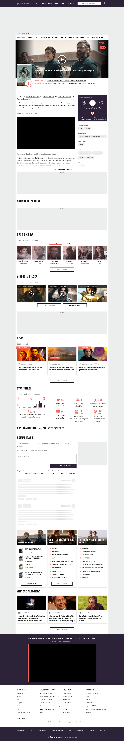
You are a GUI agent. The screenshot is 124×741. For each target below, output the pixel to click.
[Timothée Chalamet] (24, 253)
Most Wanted (29, 564)
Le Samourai (30, 567)
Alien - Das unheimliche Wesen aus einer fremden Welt (63, 561)
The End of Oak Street (88, 555)
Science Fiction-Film (85, 153)
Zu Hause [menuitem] (71, 3)
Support (19, 703)
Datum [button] (52, 473)
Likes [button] (62, 473)
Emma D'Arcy (67, 703)
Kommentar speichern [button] (63, 466)
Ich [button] (42, 473)
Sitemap (19, 696)
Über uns (20, 693)
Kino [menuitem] (64, 3)
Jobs (70, 730)
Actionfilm (90, 157)
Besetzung (56, 38)
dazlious (28, 577)
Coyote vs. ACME (91, 706)
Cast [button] (55, 244)
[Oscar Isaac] (54, 253)
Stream (29, 38)
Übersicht (21, 38)
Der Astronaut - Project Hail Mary (50, 706)
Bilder (63, 38)
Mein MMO (103, 730)
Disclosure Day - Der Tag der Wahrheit (93, 564)
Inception (54, 548)
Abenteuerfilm (98, 153)
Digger (88, 699)
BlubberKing (29, 561)
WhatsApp (68, 722)
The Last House (87, 558)
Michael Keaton (67, 696)
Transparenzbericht (57, 730)
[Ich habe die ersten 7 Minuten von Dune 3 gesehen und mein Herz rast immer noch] (62, 354)
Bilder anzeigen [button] (74, 305)
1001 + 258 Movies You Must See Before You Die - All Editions (34, 573)
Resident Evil (89, 703)
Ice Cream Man (86, 574)
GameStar (80, 730)
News (82, 38)
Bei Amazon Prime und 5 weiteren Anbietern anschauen (66, 81)
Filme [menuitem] (37, 3)
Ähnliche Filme (97, 38)
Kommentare (45, 38)
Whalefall (88, 712)
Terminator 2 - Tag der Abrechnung (61, 564)
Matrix (54, 558)
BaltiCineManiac (30, 553)
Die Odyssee (85, 548)
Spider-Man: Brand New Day (90, 551)
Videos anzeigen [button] (49, 305)
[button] (82, 118)
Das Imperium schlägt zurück (60, 555)
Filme (23, 33)
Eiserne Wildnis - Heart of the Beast (96, 709)
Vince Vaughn (67, 693)
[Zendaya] (100, 253)
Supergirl (85, 577)
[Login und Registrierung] (105, 3)
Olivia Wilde (66, 712)
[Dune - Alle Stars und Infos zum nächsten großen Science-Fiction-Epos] (92, 354)
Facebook (20, 722)
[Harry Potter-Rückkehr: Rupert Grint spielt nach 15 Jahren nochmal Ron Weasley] (92, 603)
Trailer (36, 38)
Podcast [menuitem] (57, 3)
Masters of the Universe (89, 561)
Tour (18, 709)
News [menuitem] (50, 3)
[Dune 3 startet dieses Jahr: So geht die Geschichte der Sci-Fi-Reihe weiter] (31, 354)
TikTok (49, 722)
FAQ (18, 699)
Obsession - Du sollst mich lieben (91, 571)
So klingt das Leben (46, 699)
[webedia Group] (62, 737)
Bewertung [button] (72, 473)
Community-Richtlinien (39, 443)
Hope (87, 696)
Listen (88, 38)
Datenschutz (42, 730)
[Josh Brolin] (85, 253)
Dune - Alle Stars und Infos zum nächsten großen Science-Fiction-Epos (92, 368)
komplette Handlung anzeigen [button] (62, 170)
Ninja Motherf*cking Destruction (50, 696)
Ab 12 (81, 145)
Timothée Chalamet (64, 97)
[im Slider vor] (106, 253)
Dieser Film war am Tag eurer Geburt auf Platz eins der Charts (34, 558)
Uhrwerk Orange (56, 568)
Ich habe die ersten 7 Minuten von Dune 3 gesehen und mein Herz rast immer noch (61, 368)
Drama (81, 157)
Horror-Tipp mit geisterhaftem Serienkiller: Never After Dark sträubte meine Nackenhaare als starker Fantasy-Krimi (31, 618)
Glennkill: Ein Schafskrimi (47, 709)
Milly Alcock (66, 699)
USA (81, 128)
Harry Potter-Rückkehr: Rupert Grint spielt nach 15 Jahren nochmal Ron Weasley (90, 618)
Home (18, 33)
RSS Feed (78, 722)
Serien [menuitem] (43, 3)
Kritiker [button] (35, 473)
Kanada (88, 128)
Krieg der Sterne (56, 571)
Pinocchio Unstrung (62, 641)
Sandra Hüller (67, 706)
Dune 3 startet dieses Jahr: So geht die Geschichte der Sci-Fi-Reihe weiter (30, 368)
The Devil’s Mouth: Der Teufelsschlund (92, 568)
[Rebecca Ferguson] (39, 253)
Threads (57, 722)
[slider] (92, 113)
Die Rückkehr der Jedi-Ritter (59, 577)
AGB (31, 730)
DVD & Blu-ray (73, 38)
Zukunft (82, 166)
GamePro (91, 730)
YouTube (29, 722)
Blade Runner (55, 551)
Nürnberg (43, 712)
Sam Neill (66, 709)
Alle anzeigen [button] (62, 270)
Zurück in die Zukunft (58, 574)
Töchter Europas (45, 703)
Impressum (20, 730)
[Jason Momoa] (69, 253)
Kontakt (19, 706)
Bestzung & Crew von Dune (27, 240)
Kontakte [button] (27, 473)
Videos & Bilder (27, 276)
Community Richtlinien (24, 712)
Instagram (39, 722)
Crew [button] (68, 244)
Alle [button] (21, 473)
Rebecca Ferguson (23, 99)
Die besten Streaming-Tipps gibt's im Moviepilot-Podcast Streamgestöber (70, 83)
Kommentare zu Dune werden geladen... (33, 450)
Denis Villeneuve (48, 97)
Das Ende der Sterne (46, 693)
